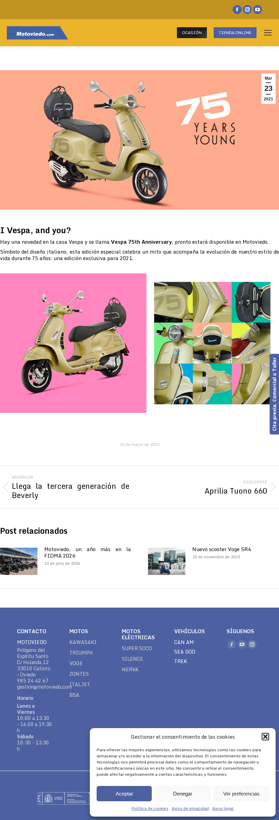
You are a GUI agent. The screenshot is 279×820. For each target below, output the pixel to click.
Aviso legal (223, 808)
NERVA (130, 669)
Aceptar (124, 794)
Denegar (182, 794)
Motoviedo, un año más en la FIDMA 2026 (87, 552)
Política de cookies (150, 808)
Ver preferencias (241, 794)
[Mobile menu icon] (267, 32)
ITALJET (79, 684)
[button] (265, 736)
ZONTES (79, 674)
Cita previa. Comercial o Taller (274, 394)
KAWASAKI (83, 642)
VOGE (76, 663)
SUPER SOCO (137, 648)
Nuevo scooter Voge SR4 (221, 549)
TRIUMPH (81, 653)
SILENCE (132, 659)
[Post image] (18, 561)
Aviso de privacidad (190, 808)
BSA (74, 695)
